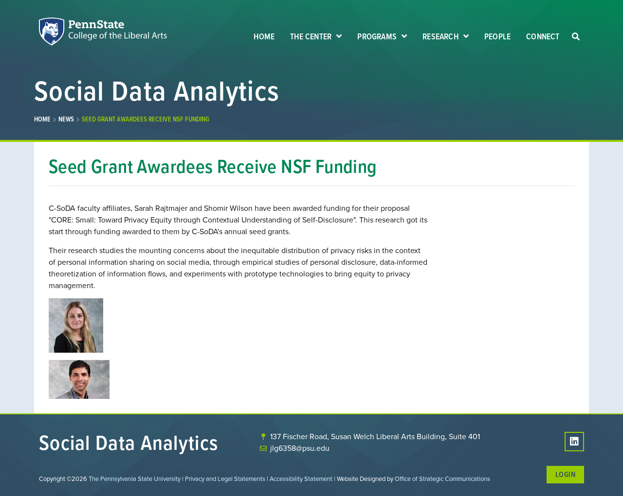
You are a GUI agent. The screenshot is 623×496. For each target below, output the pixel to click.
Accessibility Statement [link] (301, 478)
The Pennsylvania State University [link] (135, 478)
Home (42, 119)
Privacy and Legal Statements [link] (225, 478)
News (66, 119)
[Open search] (576, 37)
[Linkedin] (574, 441)
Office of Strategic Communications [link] (442, 478)
